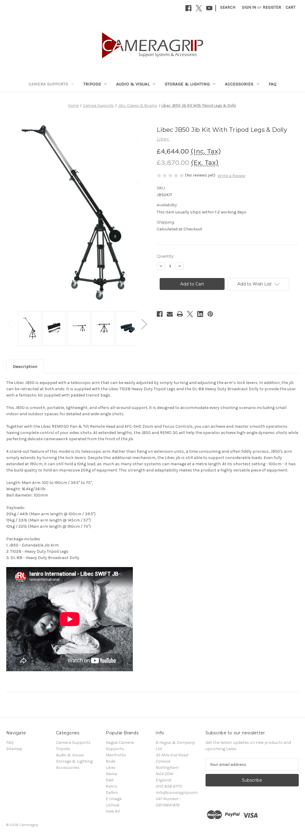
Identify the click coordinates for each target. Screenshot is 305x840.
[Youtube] (209, 8)
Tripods (92, 84)
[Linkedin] (200, 314)
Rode (110, 761)
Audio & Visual (133, 84)
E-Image (114, 798)
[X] (199, 8)
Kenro (111, 786)
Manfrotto (116, 755)
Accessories (239, 84)
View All (113, 811)
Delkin (112, 792)
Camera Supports (48, 84)
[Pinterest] (210, 314)
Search (227, 7)
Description (25, 366)
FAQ (272, 84)
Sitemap (14, 748)
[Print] (180, 314)
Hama (111, 773)
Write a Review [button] (231, 175)
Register (272, 7)
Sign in (249, 7)
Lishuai (112, 805)
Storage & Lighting (187, 84)
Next (144, 324)
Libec (111, 767)
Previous (11, 324)
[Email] (170, 314)
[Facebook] (188, 8)
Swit (110, 780)
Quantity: (165, 256)
